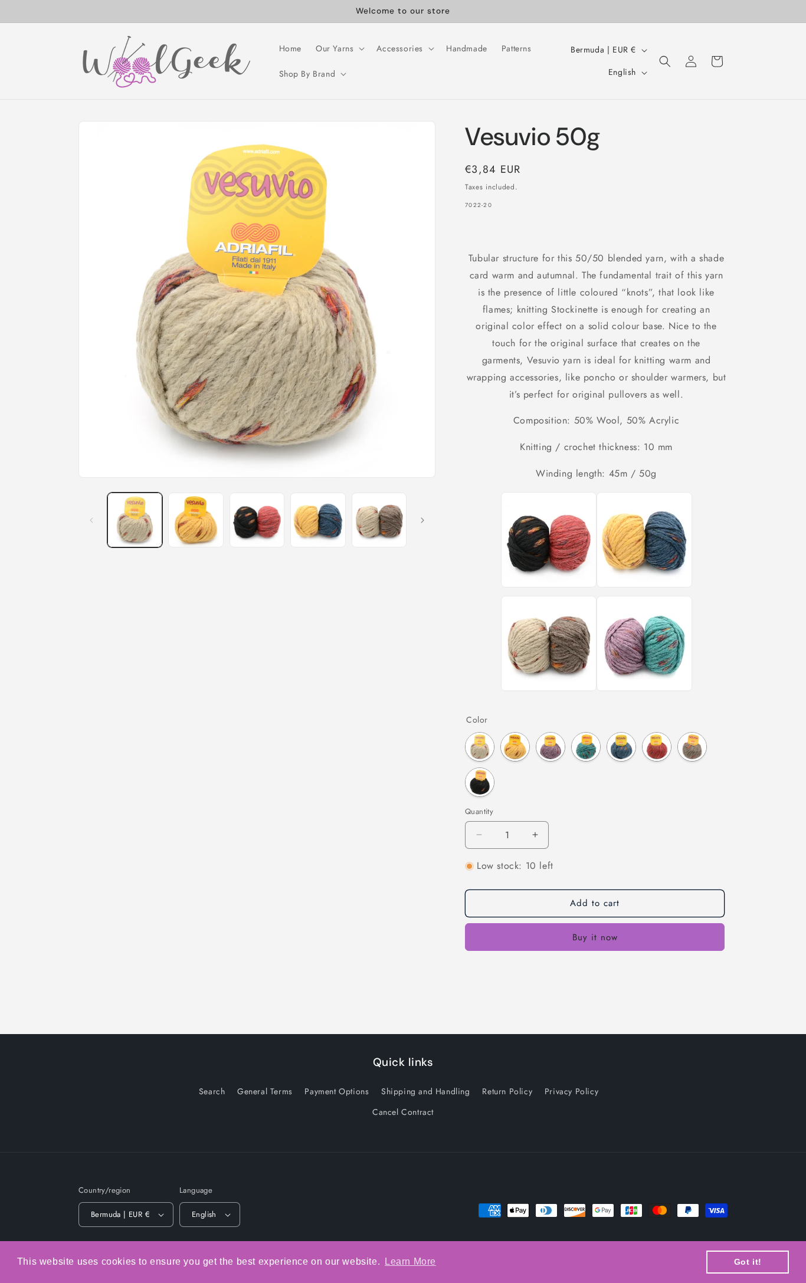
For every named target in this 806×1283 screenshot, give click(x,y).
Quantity (479, 811)
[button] (339, 48)
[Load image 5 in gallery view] (379, 520)
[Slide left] (91, 520)
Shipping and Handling (425, 1091)
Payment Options (336, 1091)
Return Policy (507, 1091)
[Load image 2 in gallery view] (195, 520)
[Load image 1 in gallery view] (134, 520)
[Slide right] (422, 520)
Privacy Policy (571, 1091)
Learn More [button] (410, 1261)
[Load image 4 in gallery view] (317, 520)
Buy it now (595, 937)
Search (212, 1091)
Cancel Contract (403, 1112)
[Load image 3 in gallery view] (257, 520)
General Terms (265, 1091)
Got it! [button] (748, 1261)
